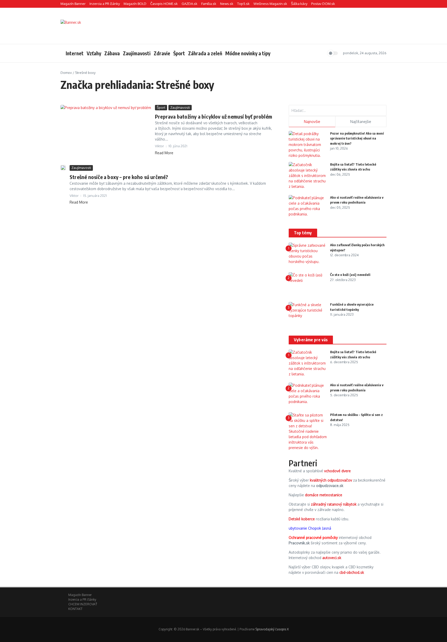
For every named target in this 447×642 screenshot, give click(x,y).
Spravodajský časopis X (272, 629)
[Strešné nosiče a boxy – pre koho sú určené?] (63, 167)
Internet (75, 53)
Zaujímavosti (137, 53)
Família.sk (208, 4)
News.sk (226, 4)
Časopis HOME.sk (164, 4)
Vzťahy (94, 53)
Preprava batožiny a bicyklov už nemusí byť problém (213, 116)
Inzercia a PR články (105, 4)
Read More (164, 153)
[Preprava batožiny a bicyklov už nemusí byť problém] (106, 134)
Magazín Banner (73, 4)
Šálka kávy (299, 4)
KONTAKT (75, 609)
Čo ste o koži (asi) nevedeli (350, 275)
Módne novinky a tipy (247, 53)
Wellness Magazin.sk (270, 4)
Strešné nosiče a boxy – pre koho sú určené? (119, 177)
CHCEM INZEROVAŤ (82, 604)
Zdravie (162, 53)
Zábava (112, 53)
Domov (66, 73)
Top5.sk (243, 4)
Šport (179, 53)
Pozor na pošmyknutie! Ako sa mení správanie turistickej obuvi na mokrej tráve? (357, 138)
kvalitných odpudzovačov (331, 480)
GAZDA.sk (189, 4)
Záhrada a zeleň (205, 53)
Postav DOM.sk (323, 4)
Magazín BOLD (135, 4)
